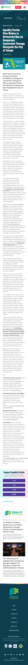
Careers (14, 618)
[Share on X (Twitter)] (17, 19)
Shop (14, 605)
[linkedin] (22, 654)
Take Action (14, 626)
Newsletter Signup (14, 630)
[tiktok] (16, 654)
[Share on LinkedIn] (19, 19)
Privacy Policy (14, 658)
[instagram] (8, 654)
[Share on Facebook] (22, 19)
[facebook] (11, 654)
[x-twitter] (14, 654)
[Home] (6, 7)
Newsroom (8, 18)
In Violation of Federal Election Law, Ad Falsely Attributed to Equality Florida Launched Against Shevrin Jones (13, 527)
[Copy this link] (24, 19)
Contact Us (14, 614)
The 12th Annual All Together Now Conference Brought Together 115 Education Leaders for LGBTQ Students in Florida (13, 563)
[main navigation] (25, 7)
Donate (18, 7)
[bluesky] (5, 654)
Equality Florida (7, 54)
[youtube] (20, 654)
